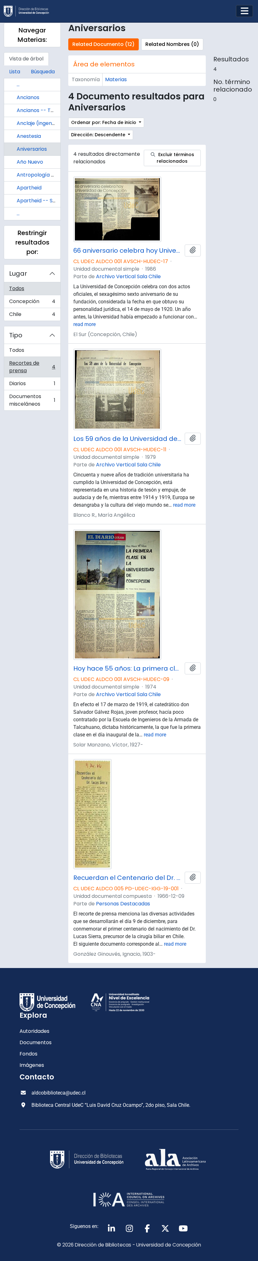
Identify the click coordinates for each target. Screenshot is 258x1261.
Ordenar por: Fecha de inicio (104, 122)
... (18, 84)
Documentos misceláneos (32, 400)
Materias (116, 79)
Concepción (32, 303)
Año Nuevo (30, 162)
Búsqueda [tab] (43, 71)
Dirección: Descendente (98, 135)
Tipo (15, 335)
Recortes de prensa (32, 366)
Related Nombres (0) (172, 44)
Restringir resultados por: (32, 242)
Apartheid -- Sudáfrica (45, 200)
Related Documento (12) (103, 44)
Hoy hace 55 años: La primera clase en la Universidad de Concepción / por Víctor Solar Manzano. (127, 668)
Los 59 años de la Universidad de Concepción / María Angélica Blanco (127, 438)
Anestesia (29, 136)
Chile (32, 316)
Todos (16, 288)
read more (84, 324)
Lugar (18, 273)
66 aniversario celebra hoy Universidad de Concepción (127, 250)
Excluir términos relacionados (175, 157)
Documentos (36, 1042)
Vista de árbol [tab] (26, 58)
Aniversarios (32, 149)
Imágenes (32, 1065)
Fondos (28, 1053)
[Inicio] (29, 11)
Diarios (32, 385)
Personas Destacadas (123, 903)
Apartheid (29, 187)
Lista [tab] (14, 71)
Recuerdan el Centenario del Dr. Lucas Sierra (127, 877)
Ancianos (28, 97)
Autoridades (34, 1031)
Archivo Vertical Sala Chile (128, 276)
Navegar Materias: (32, 35)
